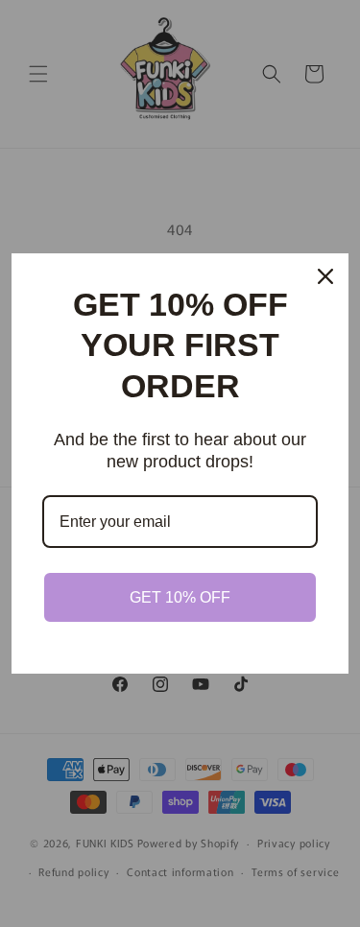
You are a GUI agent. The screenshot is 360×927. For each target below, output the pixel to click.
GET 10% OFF (180, 597)
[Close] (325, 276)
